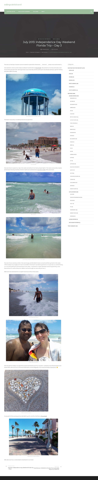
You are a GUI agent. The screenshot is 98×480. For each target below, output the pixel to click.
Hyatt (71, 203)
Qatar (71, 173)
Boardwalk (38, 67)
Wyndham (72, 216)
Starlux (72, 179)
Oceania (71, 86)
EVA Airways (72, 138)
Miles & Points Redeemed (24, 11)
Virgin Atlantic (73, 188)
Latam (71, 157)
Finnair (71, 141)
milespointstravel (13, 4)
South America (72, 90)
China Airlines (73, 123)
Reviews (70, 93)
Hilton (71, 200)
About (43, 11)
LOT (71, 160)
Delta (71, 126)
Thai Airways (73, 182)
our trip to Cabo (41, 169)
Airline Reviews (72, 95)
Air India (72, 101)
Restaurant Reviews (74, 222)
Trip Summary (71, 226)
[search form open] (91, 11)
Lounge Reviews (73, 219)
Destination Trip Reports (75, 68)
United (71, 185)
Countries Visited (11, 11)
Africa (70, 70)
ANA (71, 110)
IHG (71, 206)
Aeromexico (72, 98)
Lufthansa (72, 163)
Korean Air (72, 154)
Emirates (72, 129)
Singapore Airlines (74, 176)
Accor (71, 194)
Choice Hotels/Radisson (75, 197)
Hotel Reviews (72, 191)
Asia (70, 73)
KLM (71, 151)
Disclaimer (35, 11)
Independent (73, 209)
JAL (70, 148)
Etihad (71, 135)
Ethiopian (72, 132)
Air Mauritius (73, 104)
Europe (71, 80)
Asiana (71, 113)
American (72, 107)
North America (72, 83)
